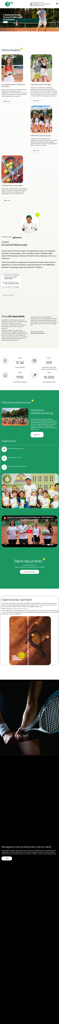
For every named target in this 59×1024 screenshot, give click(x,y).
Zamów (6, 858)
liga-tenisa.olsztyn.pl (22, 608)
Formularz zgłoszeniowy (29, 572)
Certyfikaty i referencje (8, 295)
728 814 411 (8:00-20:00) (38, 2)
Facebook (37, 434)
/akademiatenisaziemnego (37, 5)
